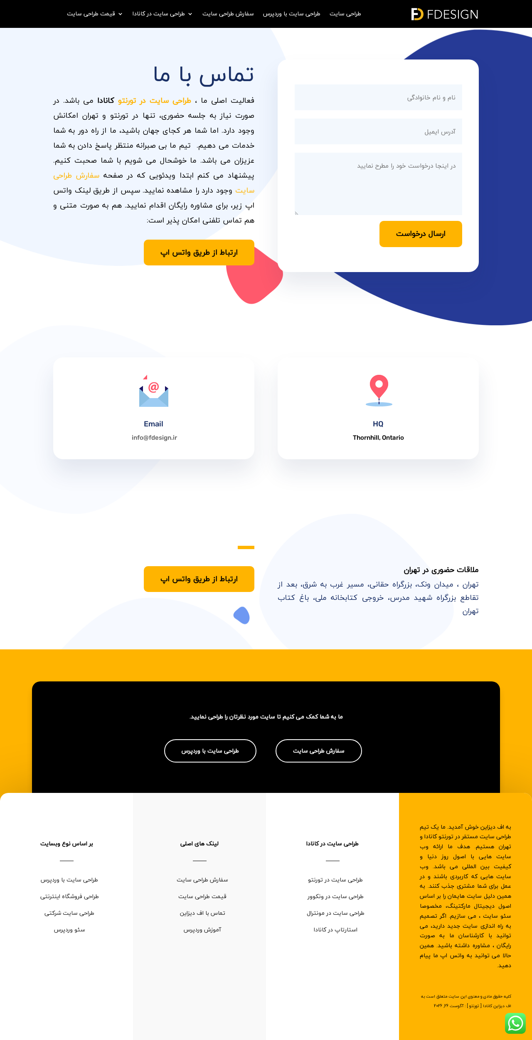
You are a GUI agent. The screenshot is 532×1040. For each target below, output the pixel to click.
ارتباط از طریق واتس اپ (199, 252)
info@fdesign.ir (154, 437)
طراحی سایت (345, 15)
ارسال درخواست (421, 233)
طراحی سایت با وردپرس (291, 15)
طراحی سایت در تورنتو (155, 100)
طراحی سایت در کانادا (159, 15)
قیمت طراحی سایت (91, 15)
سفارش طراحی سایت (228, 15)
